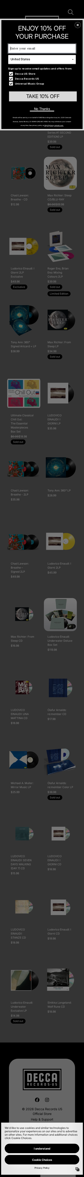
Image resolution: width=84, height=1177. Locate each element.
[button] (77, 25)
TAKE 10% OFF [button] (43, 96)
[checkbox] (42, 74)
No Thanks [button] (42, 109)
